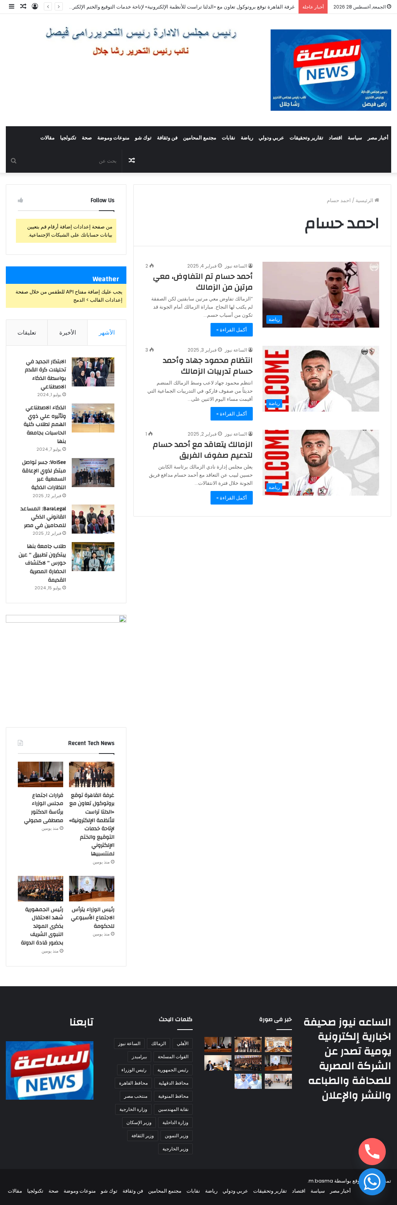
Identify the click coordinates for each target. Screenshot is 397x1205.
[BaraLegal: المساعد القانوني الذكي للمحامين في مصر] (93, 519)
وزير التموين (176, 1135)
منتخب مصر (135, 1096)
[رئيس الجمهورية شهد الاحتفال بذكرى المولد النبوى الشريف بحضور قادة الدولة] (40, 888)
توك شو (143, 138)
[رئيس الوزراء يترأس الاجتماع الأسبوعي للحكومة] (91, 888)
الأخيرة (67, 332)
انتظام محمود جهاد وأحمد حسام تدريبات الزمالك (208, 365)
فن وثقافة (167, 138)
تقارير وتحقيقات (306, 138)
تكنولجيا (68, 138)
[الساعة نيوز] (331, 70)
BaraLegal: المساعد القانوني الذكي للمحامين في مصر (43, 517)
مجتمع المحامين (199, 138)
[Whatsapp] (372, 1181)
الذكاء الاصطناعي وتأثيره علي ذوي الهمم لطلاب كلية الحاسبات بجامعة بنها (45, 424)
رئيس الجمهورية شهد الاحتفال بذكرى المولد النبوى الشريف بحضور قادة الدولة (42, 926)
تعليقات (26, 332)
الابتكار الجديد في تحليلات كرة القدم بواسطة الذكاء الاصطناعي (45, 374)
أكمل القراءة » (231, 329)
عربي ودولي (271, 138)
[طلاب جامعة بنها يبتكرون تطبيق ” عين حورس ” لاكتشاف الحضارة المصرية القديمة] (93, 556)
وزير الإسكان (139, 1122)
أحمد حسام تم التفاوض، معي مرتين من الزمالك (203, 281)
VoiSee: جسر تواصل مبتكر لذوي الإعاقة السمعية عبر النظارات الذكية (44, 475)
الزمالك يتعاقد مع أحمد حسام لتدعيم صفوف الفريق (203, 449)
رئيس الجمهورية (172, 1069)
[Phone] (372, 1151)
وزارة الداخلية (175, 1122)
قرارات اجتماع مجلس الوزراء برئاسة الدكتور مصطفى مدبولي (43, 808)
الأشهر (107, 332)
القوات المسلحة (173, 1056)
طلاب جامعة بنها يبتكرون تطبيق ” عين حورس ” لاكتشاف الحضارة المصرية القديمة (42, 563)
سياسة (355, 138)
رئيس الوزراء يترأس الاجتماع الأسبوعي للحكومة (92, 918)
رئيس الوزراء (134, 1069)
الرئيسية (365, 200)
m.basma (321, 1180)
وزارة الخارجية (133, 1109)
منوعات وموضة (113, 138)
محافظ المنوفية (173, 1096)
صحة (87, 138)
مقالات (47, 138)
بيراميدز (139, 1056)
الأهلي (182, 1043)
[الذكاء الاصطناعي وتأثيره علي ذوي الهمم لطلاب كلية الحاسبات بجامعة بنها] (93, 418)
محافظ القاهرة (133, 1083)
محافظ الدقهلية (173, 1083)
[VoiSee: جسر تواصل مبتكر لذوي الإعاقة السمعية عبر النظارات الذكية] (93, 472)
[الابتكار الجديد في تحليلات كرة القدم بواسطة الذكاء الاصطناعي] (93, 371)
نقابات (228, 138)
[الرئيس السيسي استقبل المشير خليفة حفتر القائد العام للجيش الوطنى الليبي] (278, 1081)
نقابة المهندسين (173, 1109)
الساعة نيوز (236, 266)
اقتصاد (335, 138)
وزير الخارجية (175, 1148)
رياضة (247, 138)
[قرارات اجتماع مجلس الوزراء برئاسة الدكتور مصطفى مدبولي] (40, 774)
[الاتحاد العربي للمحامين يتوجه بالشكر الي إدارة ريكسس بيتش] (248, 1081)
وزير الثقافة (142, 1135)
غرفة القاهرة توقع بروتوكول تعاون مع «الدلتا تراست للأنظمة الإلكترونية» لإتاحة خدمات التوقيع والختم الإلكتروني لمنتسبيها (169, 6)
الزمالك (158, 1043)
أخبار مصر (378, 138)
